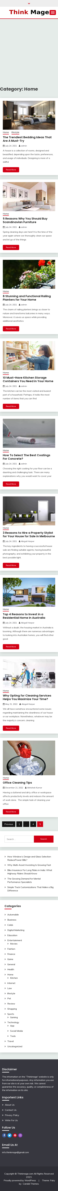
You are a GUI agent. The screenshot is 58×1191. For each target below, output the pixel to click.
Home (6, 132)
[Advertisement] (29, 49)
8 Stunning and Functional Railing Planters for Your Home (27, 298)
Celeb (10, 925)
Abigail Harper (27, 541)
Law (9, 988)
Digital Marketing (15, 930)
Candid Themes (31, 1183)
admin (24, 146)
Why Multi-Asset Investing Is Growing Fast (29, 865)
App (12, 1025)
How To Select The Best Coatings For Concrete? (26, 457)
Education (12, 935)
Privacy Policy (12, 1115)
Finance (11, 954)
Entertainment (14, 940)
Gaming (14, 1017)
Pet (9, 998)
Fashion (11, 948)
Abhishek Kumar (34, 787)
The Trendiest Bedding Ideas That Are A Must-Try (27, 139)
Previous (8, 824)
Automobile (13, 914)
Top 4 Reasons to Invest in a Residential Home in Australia (24, 616)
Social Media (16, 1030)
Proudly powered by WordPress (20, 1180)
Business (11, 919)
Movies (13, 943)
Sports (10, 1014)
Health (10, 969)
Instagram (20, 1135)
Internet (11, 983)
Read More (11, 169)
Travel (10, 1041)
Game (10, 959)
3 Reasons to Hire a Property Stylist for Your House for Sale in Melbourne (29, 534)
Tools (13, 1036)
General (11, 964)
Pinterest (15, 1135)
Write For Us (11, 1120)
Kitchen (14, 977)
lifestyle (15, 132)
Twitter (9, 1135)
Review (11, 1003)
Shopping (12, 1008)
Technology (13, 1022)
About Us (9, 1104)
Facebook (4, 1135)
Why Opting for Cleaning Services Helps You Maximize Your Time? (27, 697)
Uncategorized (14, 1046)
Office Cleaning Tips (17, 783)
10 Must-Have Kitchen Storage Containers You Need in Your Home (28, 379)
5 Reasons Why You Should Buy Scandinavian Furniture (25, 220)
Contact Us (10, 1110)
